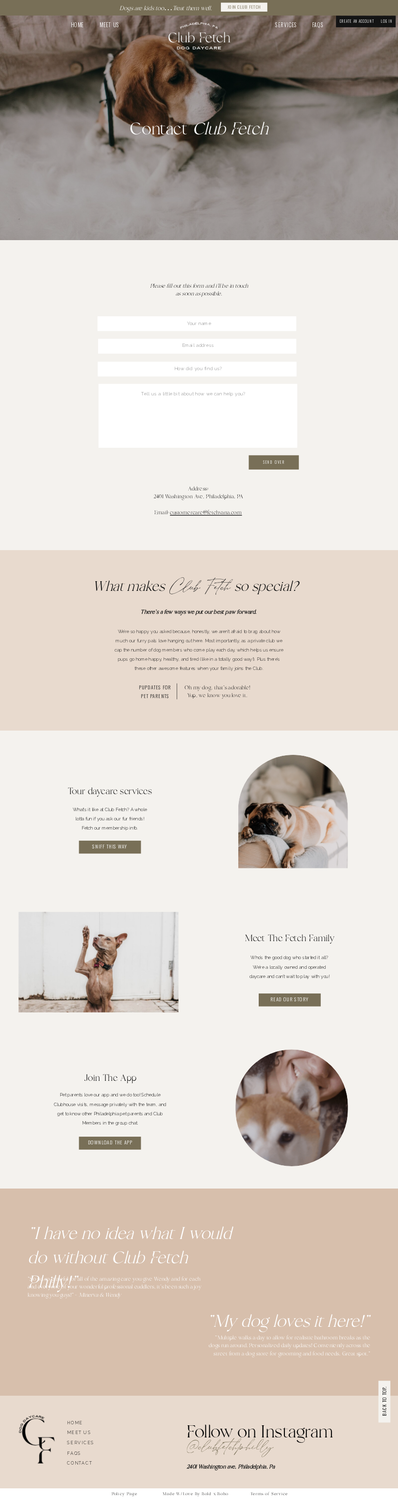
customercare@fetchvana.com (206, 512)
